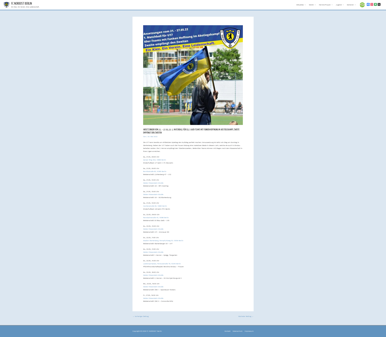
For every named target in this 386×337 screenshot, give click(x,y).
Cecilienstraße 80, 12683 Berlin (155, 206)
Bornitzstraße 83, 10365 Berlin (154, 171)
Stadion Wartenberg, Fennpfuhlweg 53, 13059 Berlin (163, 241)
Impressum (249, 331)
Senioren (350, 5)
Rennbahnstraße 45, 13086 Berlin (156, 218)
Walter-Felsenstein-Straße (153, 183)
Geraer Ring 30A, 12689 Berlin (154, 160)
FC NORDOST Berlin (21, 3)
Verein (311, 5)
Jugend (339, 5)
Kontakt (227, 331)
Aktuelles (300, 5)
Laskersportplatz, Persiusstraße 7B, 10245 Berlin (162, 264)
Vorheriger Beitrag (141, 316)
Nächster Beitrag (245, 316)
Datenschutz (237, 331)
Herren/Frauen (325, 5)
